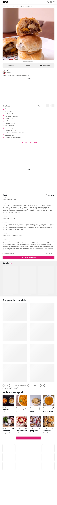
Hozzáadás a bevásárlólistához (29, 142)
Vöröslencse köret (20, 409)
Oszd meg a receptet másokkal (28, 257)
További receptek (28, 438)
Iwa (17, 411)
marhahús (35, 385)
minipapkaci (45, 412)
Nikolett (17, 432)
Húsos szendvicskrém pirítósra (35, 410)
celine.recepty (46, 432)
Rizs (15, 388)
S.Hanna (4, 411)
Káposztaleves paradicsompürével (48, 410)
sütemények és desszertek (20, 385)
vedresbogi (9, 72)
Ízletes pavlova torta (21, 430)
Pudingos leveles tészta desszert (34, 431)
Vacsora (6, 385)
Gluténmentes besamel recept (6, 431)
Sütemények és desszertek (14, 6)
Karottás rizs (6, 409)
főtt (42, 385)
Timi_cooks (5, 433)
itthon (4, 6)
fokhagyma (7, 388)
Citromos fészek (47, 430)
